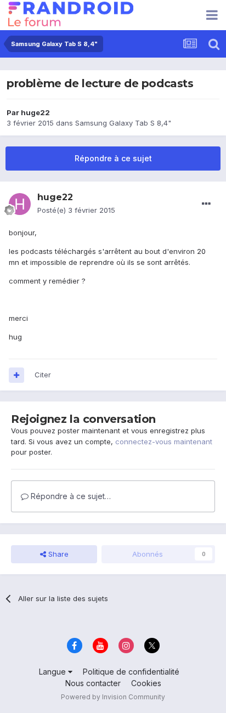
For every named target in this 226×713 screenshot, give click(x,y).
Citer (43, 374)
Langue (53, 671)
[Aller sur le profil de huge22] (20, 204)
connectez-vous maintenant (163, 441)
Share (57, 554)
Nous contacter (93, 683)
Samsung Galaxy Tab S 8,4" (123, 122)
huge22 (35, 112)
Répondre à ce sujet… (70, 496)
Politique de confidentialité (131, 671)
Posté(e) (76, 210)
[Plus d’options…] (206, 204)
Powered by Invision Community (113, 697)
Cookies (146, 683)
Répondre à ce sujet (113, 158)
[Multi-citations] (16, 375)
